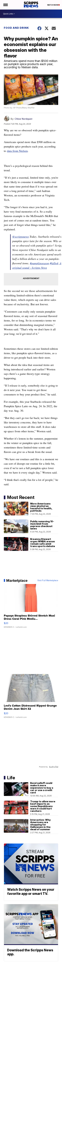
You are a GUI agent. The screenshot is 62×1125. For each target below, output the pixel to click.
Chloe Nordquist (23, 118)
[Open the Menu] (5, 5)
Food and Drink (16, 27)
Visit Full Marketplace (47, 580)
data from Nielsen (17, 151)
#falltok (54, 263)
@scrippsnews (20, 236)
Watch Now (52, 5)
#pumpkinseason (39, 263)
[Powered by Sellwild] (53, 767)
